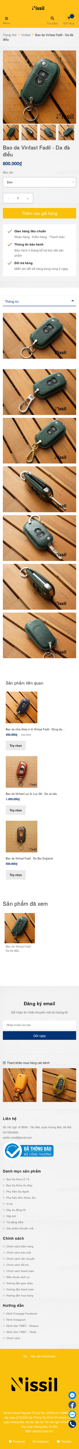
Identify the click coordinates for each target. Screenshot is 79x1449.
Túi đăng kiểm (15, 1222)
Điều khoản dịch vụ (18, 1277)
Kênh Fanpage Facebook (21, 1313)
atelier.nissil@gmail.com (17, 1137)
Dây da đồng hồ (16, 1209)
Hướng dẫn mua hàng (19, 1295)
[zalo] (72, 1414)
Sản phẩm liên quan (24, 683)
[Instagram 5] (20, 1085)
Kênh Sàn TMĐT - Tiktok (21, 1332)
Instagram (42, 1441)
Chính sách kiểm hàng (20, 1246)
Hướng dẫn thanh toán (20, 1289)
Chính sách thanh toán (20, 1271)
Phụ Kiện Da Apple (17, 1191)
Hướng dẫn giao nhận (19, 1283)
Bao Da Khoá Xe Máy (19, 1185)
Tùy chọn (16, 745)
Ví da (9, 1203)
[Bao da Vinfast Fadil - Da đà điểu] (20, 928)
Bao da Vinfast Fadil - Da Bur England (29, 858)
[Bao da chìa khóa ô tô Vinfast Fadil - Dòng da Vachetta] (21, 707)
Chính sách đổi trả (17, 1264)
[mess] (72, 1395)
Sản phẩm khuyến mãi (20, 1228)
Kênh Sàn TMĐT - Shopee (22, 1325)
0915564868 (10, 1132)
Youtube (66, 1441)
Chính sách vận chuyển (20, 1258)
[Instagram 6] (59, 1085)
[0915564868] (72, 1424)
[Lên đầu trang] (69, 1435)
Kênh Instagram (16, 1319)
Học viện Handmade (43, 1356)
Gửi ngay (39, 1035)
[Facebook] (72, 1405)
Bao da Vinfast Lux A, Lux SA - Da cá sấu (31, 794)
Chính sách (13, 1338)
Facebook (18, 1441)
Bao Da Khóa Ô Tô (17, 1179)
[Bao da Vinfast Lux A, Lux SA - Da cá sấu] (21, 771)
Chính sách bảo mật (18, 1252)
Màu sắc (8, 172)
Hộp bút (11, 1216)
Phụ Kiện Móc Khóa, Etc (21, 1197)
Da (25, 1356)
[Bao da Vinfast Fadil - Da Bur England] (21, 836)
